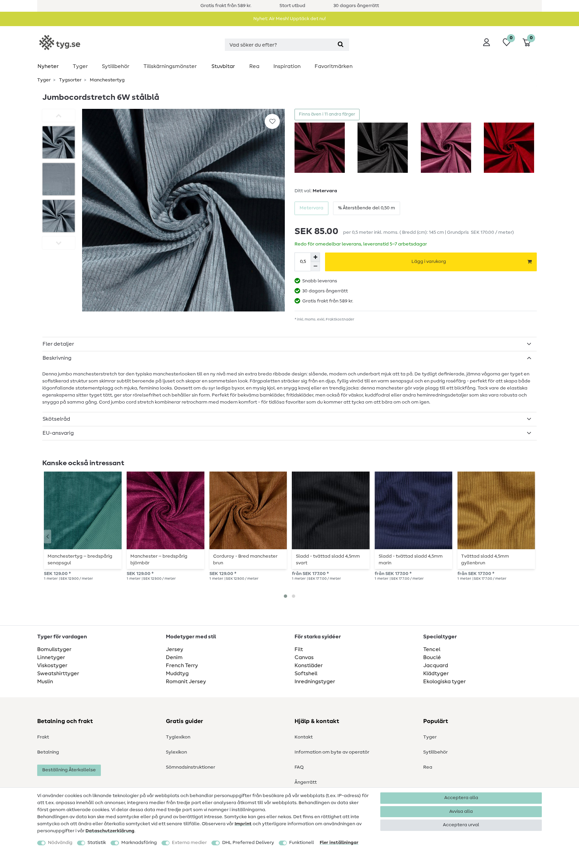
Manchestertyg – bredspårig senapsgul (80, 559)
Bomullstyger (54, 649)
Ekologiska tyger (444, 681)
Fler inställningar (339, 842)
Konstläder (309, 665)
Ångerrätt (306, 782)
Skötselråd (56, 419)
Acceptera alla (461, 797)
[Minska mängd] (315, 266)
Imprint (243, 824)
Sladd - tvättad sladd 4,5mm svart (328, 559)
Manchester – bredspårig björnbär (158, 559)
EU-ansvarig (58, 433)
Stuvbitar (223, 66)
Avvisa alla (461, 811)
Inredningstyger (315, 681)
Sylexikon (176, 752)
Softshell (306, 673)
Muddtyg (177, 673)
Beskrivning (57, 358)
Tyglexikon (178, 737)
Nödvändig (60, 842)
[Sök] (340, 45)
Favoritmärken (333, 66)
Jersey (174, 649)
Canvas (304, 657)
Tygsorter (69, 80)
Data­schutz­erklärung (109, 831)
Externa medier (189, 842)
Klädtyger (436, 673)
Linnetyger (51, 657)
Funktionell (301, 842)
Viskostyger (52, 665)
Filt (299, 649)
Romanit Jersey (186, 681)
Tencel (431, 649)
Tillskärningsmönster (170, 66)
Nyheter (48, 66)
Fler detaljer (58, 344)
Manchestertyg (107, 80)
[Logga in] (486, 42)
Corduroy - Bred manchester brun (245, 559)
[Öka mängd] (315, 257)
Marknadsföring (139, 842)
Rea (254, 66)
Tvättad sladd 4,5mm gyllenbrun (485, 559)
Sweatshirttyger (58, 673)
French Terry (182, 665)
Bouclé (432, 657)
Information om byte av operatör (332, 752)
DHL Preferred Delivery (248, 842)
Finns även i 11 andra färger (327, 114)
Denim (174, 657)
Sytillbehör (115, 66)
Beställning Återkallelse (69, 770)
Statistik (96, 842)
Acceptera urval (461, 825)
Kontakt (304, 737)
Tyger (80, 66)
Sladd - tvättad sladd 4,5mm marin (411, 559)
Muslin (45, 681)
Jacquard (435, 665)
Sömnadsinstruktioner (190, 767)
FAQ (299, 767)
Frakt (43, 737)
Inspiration (287, 66)
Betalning (48, 752)
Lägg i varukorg (428, 261)
